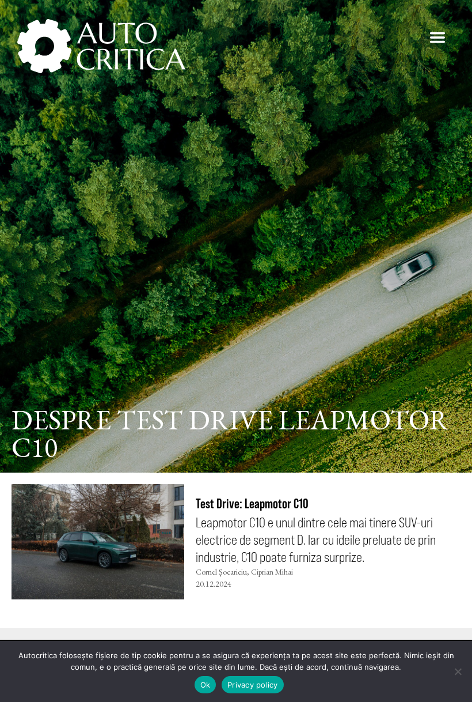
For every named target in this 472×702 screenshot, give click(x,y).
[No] (457, 671)
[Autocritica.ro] (102, 46)
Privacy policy (252, 684)
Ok (205, 684)
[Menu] (437, 37)
